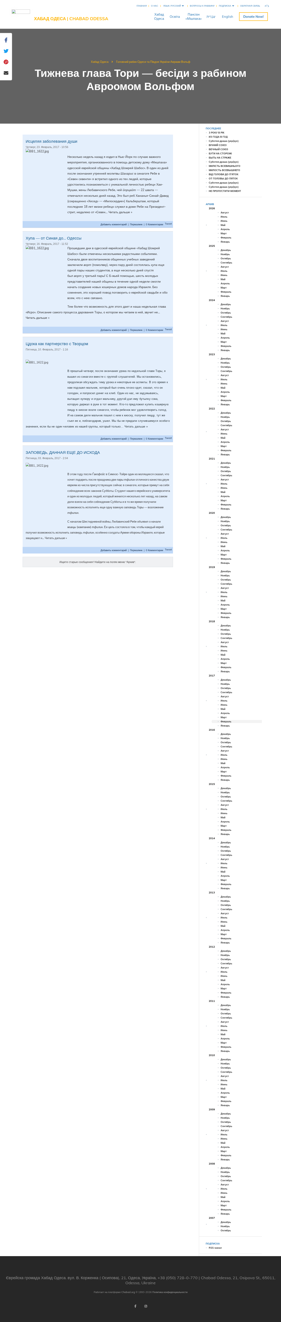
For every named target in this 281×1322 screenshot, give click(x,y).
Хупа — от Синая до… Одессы (53, 238)
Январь (225, 241)
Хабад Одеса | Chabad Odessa (71, 18)
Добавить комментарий (114, 224)
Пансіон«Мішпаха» (194, 16)
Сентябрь (226, 262)
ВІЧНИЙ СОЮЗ (218, 145)
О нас (154, 5)
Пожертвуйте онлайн (253, 16)
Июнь (224, 220)
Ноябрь (225, 254)
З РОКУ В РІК (216, 132)
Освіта (175, 16)
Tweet (168, 223)
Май (223, 225)
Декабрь (226, 250)
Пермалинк (136, 224)
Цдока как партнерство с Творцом (57, 343)
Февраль (226, 237)
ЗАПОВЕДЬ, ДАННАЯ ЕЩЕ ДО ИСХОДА (63, 452)
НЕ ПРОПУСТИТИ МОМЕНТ (225, 191)
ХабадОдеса (159, 16)
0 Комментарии (154, 224)
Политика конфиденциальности (169, 1292)
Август (225, 212)
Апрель (225, 229)
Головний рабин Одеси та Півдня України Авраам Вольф (153, 61)
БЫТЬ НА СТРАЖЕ (220, 157)
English (227, 16)
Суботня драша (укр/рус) (224, 140)
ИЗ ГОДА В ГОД (218, 136)
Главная (142, 5)
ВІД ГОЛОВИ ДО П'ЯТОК (223, 174)
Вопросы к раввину (202, 5)
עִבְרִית (211, 16)
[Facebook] (135, 1306)
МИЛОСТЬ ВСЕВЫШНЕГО (224, 170)
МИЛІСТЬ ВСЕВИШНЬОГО (224, 166)
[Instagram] (146, 1306)
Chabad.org (128, 1292)
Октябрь (226, 258)
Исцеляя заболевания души (51, 141)
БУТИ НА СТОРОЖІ (220, 153)
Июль (224, 216)
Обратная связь (250, 5)
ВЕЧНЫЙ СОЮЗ (218, 149)
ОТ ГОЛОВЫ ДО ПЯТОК (223, 178)
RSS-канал (215, 1247)
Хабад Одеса (99, 61)
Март (224, 233)
